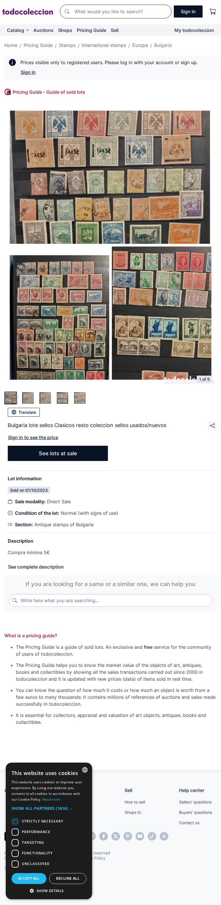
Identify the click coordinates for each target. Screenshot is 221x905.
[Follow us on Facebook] (103, 836)
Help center (191, 790)
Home (10, 45)
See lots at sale (58, 453)
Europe (140, 45)
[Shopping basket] (212, 11)
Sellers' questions (195, 801)
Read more (51, 799)
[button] (49, 808)
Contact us (189, 822)
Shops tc (133, 812)
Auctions (43, 30)
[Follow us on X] (115, 836)
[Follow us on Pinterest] (127, 836)
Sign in (28, 72)
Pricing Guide (91, 30)
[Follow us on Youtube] (140, 836)
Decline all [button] (67, 878)
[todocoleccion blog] (164, 836)
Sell (115, 30)
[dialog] (49, 831)
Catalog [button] (16, 30)
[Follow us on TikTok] (152, 836)
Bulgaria (163, 45)
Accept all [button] (29, 878)
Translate (27, 412)
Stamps (67, 45)
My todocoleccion (194, 30)
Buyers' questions (195, 812)
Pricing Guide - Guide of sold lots (49, 92)
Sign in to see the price (33, 437)
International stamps (104, 45)
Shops (65, 30)
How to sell (135, 801)
